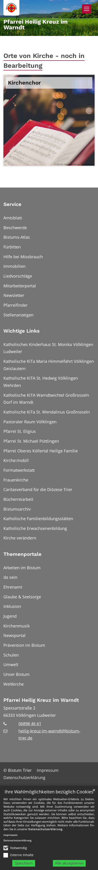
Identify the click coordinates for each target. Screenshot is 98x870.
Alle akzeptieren (69, 863)
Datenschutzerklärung (45, 829)
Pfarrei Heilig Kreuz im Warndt (41, 700)
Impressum (10, 835)
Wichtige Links (21, 331)
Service (12, 204)
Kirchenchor (24, 82)
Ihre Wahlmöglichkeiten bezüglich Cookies (49, 792)
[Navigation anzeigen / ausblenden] (86, 8)
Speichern (24, 863)
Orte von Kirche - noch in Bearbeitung (44, 60)
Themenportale (22, 554)
